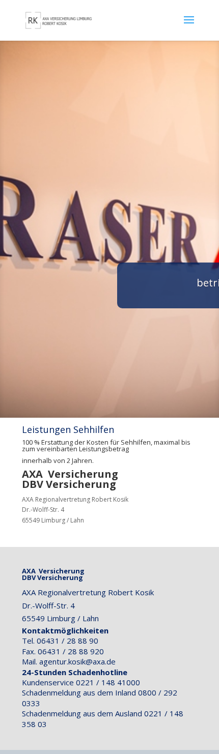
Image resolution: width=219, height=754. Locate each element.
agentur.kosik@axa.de (77, 661)
